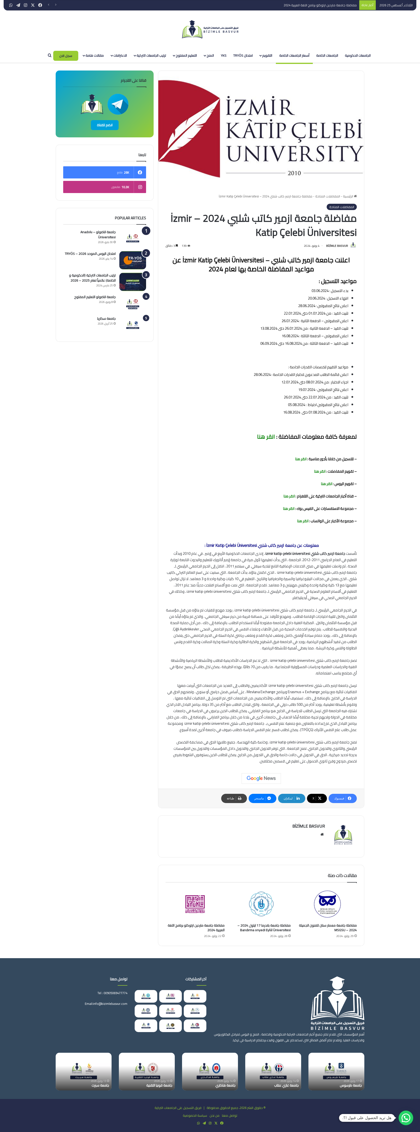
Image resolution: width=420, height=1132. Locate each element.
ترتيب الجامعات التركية (151, 55)
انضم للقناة (105, 125)
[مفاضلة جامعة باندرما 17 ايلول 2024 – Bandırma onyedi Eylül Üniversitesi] (261, 904)
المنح (210, 55)
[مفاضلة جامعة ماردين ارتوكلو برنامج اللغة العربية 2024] (195, 904)
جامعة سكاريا (106, 318)
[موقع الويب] (322, 834)
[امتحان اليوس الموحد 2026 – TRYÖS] (132, 260)
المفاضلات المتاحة (327, 196)
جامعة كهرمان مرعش (86, 1085)
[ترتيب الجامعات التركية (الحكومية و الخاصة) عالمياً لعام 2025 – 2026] (132, 282)
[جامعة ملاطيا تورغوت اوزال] (146, 1011)
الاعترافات (120, 55)
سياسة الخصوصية (195, 1115)
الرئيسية (348, 196)
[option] (329, 1071)
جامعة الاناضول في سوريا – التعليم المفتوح (204, 1083)
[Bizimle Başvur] (210, 29)
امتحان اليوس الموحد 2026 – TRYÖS (90, 253)
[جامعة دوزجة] (195, 1011)
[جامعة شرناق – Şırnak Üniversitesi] (170, 1025)
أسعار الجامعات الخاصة (294, 55)
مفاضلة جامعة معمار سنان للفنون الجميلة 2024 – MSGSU (328, 927)
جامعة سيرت (282, 1085)
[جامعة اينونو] (195, 996)
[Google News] (261, 778)
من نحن (214, 1115)
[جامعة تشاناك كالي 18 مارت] (195, 1025)
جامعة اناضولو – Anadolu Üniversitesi (98, 234)
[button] (406, 1118)
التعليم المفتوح (186, 55)
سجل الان (65, 56)
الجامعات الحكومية (358, 55)
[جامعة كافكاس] (146, 996)
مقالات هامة (95, 55)
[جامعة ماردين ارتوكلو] (170, 996)
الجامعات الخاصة (327, 55)
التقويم (267, 55)
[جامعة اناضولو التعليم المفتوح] (132, 303)
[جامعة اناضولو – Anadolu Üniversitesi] (132, 239)
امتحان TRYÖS (243, 55)
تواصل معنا (229, 1115)
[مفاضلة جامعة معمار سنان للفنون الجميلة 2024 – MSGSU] (327, 904)
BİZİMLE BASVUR (337, 245)
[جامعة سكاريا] (132, 325)
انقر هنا (265, 436)
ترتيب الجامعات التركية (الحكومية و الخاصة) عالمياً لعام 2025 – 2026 (92, 277)
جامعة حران (157, 1085)
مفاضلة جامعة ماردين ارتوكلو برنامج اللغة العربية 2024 (315, 5)
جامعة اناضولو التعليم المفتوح (95, 297)
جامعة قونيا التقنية (341, 1085)
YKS (224, 55)
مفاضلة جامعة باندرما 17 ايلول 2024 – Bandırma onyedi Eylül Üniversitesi (264, 927)
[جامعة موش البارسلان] (170, 1011)
